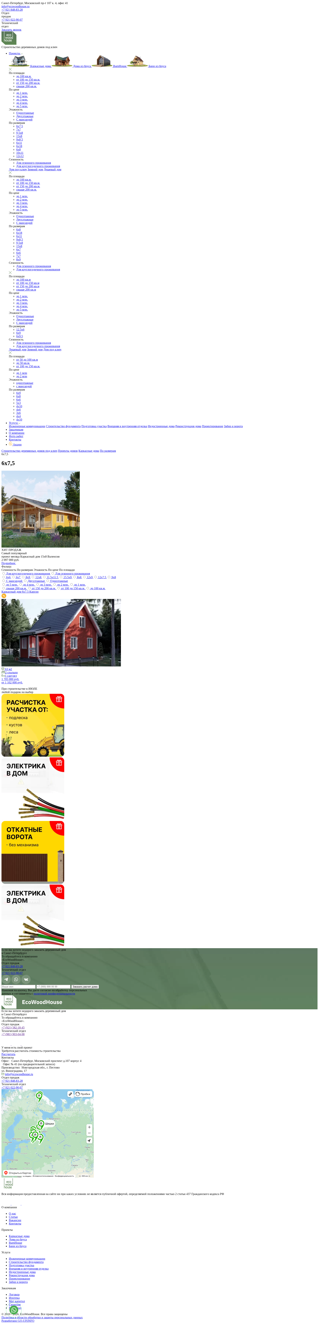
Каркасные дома (41, 66)
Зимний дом (35, 169)
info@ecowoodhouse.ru (15, 6)
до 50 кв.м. (23, 363)
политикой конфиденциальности (54, 993)
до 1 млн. (22, 92)
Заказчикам (16, 429)
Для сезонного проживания (33, 162)
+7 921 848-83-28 (12, 9)
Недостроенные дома (161, 426)
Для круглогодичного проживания (38, 166)
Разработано (17, 1320)
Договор (14, 1294)
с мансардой (24, 386)
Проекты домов (68, 450)
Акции (17, 444)
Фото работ (16, 436)
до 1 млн (21, 373)
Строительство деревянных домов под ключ (29, 450)
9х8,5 (19, 139)
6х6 (18, 252)
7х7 (18, 129)
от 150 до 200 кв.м (27, 286)
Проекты (15, 53)
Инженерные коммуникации (27, 426)
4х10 (19, 406)
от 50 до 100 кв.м (27, 359)
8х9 (18, 259)
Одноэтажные (25, 112)
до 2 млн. (22, 96)
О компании (16, 432)
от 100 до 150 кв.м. (28, 79)
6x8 (18, 229)
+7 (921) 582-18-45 (13, 1027)
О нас (12, 1213)
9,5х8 (19, 132)
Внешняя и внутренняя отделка (127, 426)
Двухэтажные (24, 116)
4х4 (18, 416)
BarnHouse (119, 66)
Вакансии (15, 1220)
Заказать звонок (11, 29)
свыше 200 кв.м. (26, 86)
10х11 (19, 152)
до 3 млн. (22, 99)
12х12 (20, 156)
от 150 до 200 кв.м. (28, 82)
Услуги (13, 422)
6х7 (18, 249)
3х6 (18, 412)
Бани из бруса (157, 66)
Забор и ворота (233, 426)
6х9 (18, 332)
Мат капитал (17, 1301)
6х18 (19, 146)
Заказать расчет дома (85, 986)
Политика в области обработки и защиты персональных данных (42, 1317)
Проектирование (212, 426)
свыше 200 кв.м (26, 289)
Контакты (15, 439)
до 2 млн (21, 376)
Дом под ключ (18, 169)
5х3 (18, 402)
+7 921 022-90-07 (12, 19)
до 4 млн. (22, 102)
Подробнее (8, 563)
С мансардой (24, 119)
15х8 (19, 136)
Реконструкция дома (188, 426)
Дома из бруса (82, 66)
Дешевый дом (52, 169)
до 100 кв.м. (23, 76)
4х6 (18, 409)
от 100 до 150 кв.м (27, 283)
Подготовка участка (94, 426)
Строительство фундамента (63, 426)
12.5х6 (20, 329)
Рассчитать (8, 1054)
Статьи (13, 1216)
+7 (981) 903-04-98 (13, 1034)
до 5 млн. (22, 106)
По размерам (108, 450)
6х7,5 (19, 126)
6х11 (19, 142)
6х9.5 (19, 336)
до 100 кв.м (23, 279)
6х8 (18, 149)
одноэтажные (24, 383)
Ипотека (14, 1297)
